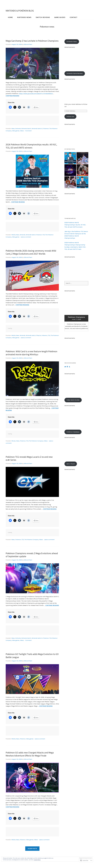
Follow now (70, 116)
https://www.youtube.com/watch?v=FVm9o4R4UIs (36, 93)
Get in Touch (71, 464)
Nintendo (18, 128)
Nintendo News (24, 17)
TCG (44, 235)
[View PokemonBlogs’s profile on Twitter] (65, 366)
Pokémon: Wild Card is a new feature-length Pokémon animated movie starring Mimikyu (31, 353)
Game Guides (59, 17)
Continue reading (12, 96)
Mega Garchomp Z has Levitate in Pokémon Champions (32, 40)
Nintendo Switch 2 (37, 128)
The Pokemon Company (36, 441)
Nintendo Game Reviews (75, 73)
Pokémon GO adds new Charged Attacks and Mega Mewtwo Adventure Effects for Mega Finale (30, 754)
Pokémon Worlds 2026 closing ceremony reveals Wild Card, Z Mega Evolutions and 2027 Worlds (31, 252)
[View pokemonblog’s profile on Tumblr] (69, 366)
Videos (22, 131)
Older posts (32, 848)
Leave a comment (26, 237)
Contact (73, 17)
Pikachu (38, 335)
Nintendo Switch (26, 128)
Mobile (14, 235)
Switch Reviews (43, 17)
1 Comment (28, 131)
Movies (14, 441)
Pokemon (46, 128)
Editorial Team (28, 44)
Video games (15, 131)
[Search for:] (76, 283)
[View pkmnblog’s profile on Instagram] (67, 366)
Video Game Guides (73, 400)
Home (10, 17)
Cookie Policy (37, 859)
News (13, 128)
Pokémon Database (73, 432)
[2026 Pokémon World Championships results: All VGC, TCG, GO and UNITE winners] (70, 158)
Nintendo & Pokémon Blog (20, 10)
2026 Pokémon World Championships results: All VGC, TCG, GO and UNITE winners (31, 146)
